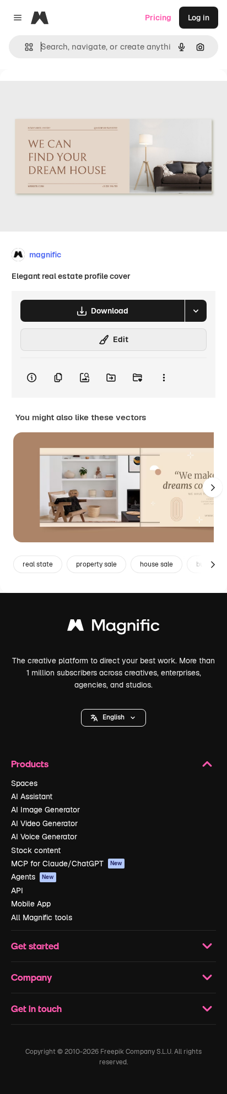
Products (29, 763)
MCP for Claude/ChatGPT (66, 863)
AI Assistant (31, 796)
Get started (35, 946)
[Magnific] (113, 627)
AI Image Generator (45, 810)
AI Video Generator (44, 823)
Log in (198, 18)
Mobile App (31, 904)
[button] (113, 718)
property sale (96, 564)
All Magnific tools (41, 917)
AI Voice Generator (44, 837)
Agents (32, 877)
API (17, 890)
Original (70, 94)
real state (38, 564)
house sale (156, 564)
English (113, 717)
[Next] (213, 487)
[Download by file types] (196, 311)
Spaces (24, 783)
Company (31, 977)
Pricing (158, 18)
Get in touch (36, 1008)
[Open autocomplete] (24, 47)
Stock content (36, 850)
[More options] (164, 378)
